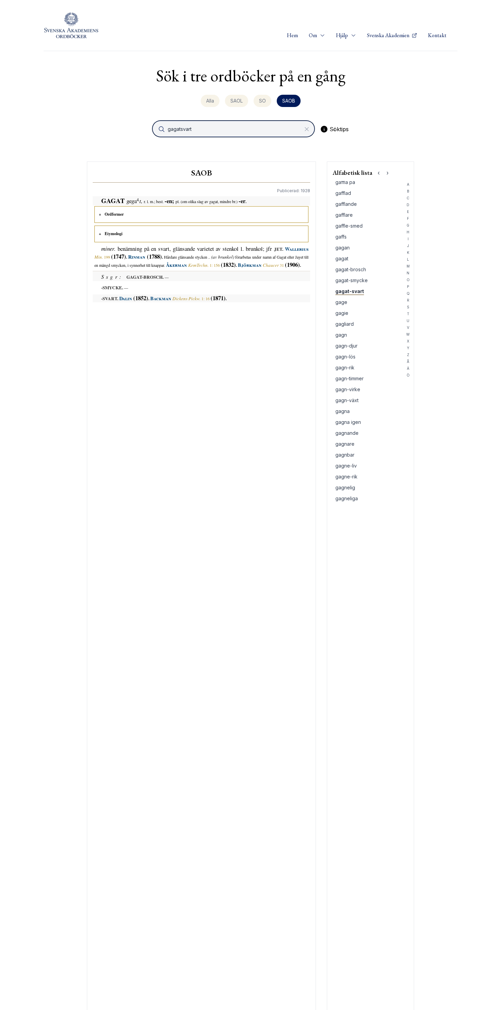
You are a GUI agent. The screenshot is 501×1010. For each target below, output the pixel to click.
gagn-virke (347, 389)
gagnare (344, 444)
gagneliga (346, 498)
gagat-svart (349, 291)
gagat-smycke (351, 280)
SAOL (236, 101)
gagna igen (348, 422)
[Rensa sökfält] (306, 129)
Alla (210, 101)
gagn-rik (344, 367)
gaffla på (345, 182)
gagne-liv (346, 466)
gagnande (347, 433)
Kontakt (437, 35)
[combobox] (234, 129)
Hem (292, 35)
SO (262, 101)
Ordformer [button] (114, 214)
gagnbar (344, 455)
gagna (342, 411)
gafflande (346, 204)
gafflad (343, 193)
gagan (342, 247)
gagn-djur (346, 346)
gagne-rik (346, 476)
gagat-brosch (350, 269)
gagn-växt (347, 400)
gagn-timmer (349, 378)
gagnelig (345, 487)
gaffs (341, 237)
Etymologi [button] (113, 233)
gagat (341, 258)
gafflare (344, 215)
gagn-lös (345, 356)
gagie (341, 313)
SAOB (288, 101)
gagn (341, 335)
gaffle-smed (349, 226)
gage (341, 302)
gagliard (344, 324)
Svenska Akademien (388, 35)
